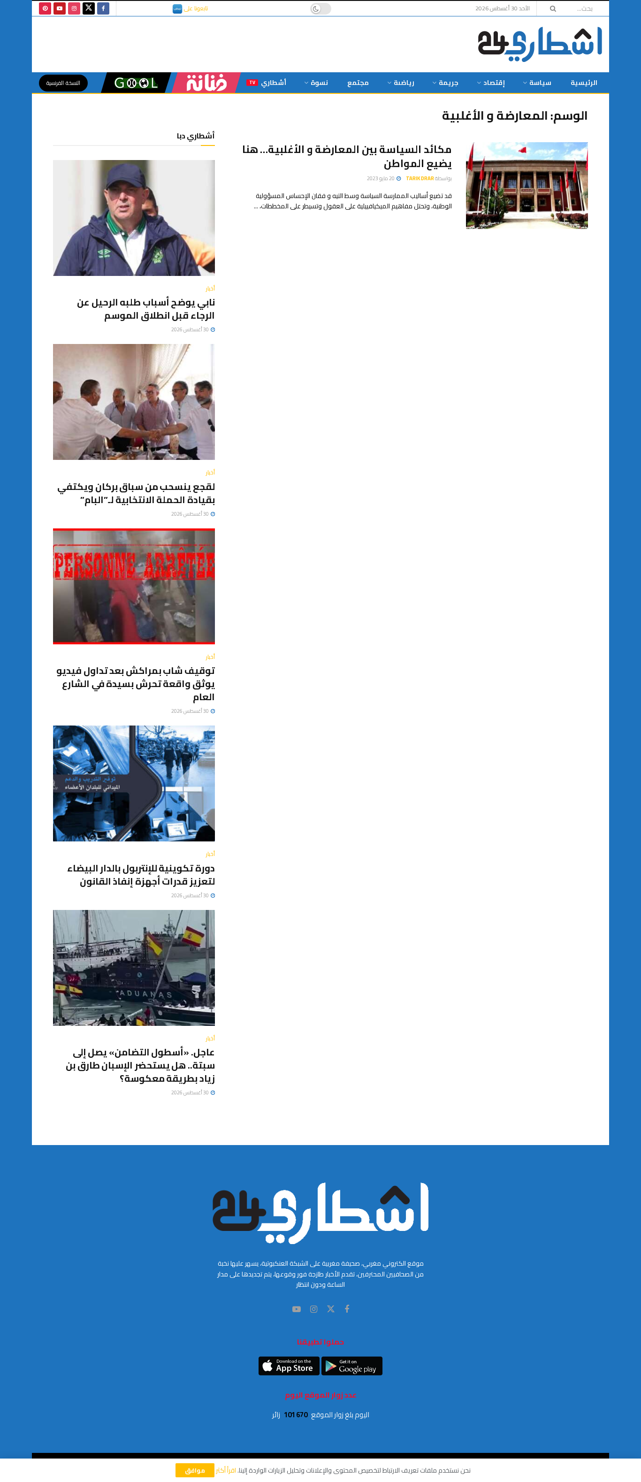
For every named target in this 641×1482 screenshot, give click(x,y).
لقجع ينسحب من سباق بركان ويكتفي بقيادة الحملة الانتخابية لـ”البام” (136, 493)
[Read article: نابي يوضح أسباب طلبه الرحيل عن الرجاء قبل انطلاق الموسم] (134, 218)
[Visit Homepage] (540, 44)
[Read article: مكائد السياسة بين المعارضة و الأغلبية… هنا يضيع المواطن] (527, 185)
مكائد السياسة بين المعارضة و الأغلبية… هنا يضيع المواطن (347, 156)
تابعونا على (195, 8)
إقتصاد (494, 82)
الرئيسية (584, 82)
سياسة (540, 82)
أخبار (210, 288)
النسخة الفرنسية (63, 82)
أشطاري (267, 82)
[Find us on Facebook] (103, 8)
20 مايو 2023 (381, 178)
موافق (195, 1470)
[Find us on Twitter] (89, 8)
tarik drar (420, 178)
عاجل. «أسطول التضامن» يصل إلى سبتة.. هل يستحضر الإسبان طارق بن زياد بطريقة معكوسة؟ (140, 1065)
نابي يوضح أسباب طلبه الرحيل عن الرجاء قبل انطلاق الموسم (146, 308)
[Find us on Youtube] (59, 8)
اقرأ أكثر (226, 1470)
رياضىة (404, 82)
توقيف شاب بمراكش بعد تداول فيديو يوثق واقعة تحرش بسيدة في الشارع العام (135, 683)
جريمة (448, 82)
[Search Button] (549, 8)
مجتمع (358, 82)
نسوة (319, 82)
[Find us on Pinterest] (45, 8)
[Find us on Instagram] (74, 8)
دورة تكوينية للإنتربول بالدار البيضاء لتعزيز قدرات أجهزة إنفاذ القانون (141, 874)
